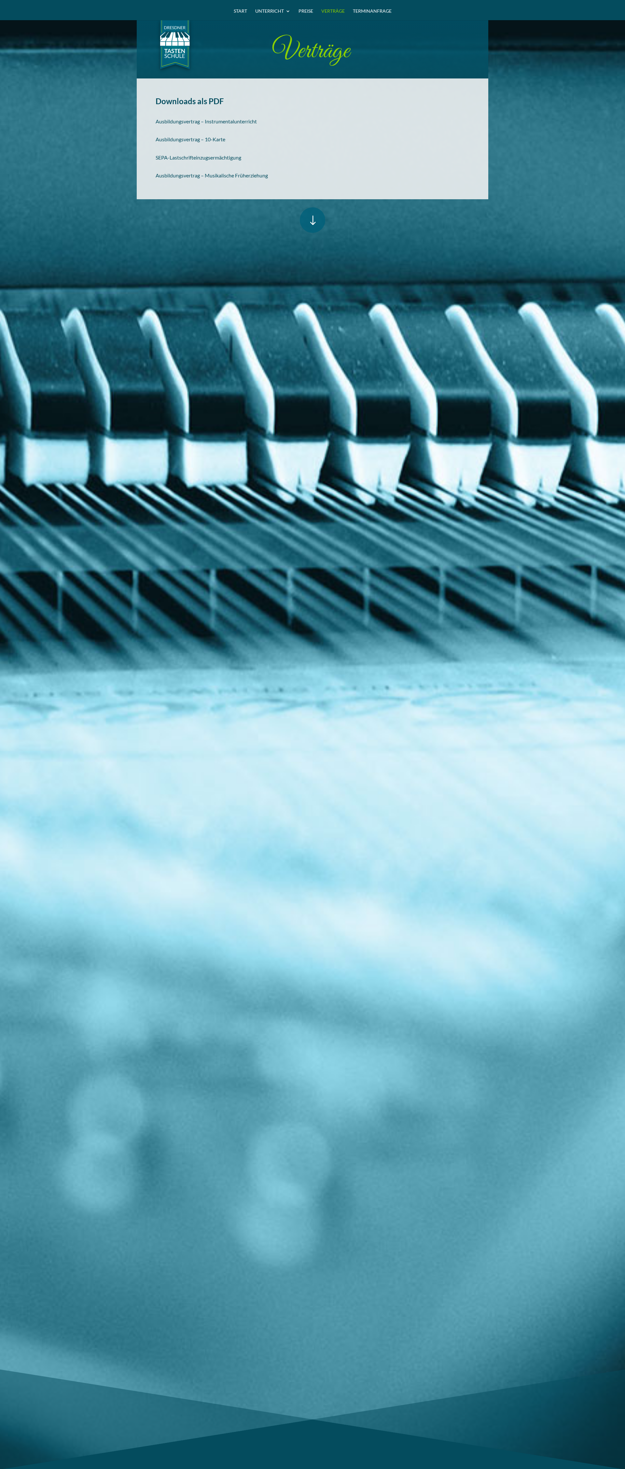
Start (240, 11)
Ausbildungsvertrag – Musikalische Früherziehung (212, 175)
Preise (306, 11)
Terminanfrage (372, 11)
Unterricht (269, 11)
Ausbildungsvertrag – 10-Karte (190, 139)
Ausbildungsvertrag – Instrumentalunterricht (206, 121)
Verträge (333, 11)
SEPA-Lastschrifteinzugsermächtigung (198, 157)
